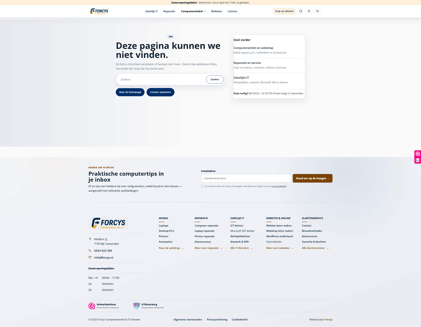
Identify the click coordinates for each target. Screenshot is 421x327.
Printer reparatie (205, 236)
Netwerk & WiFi (239, 241)
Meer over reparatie (209, 248)
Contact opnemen (160, 92)
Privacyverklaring (217, 319)
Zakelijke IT (241, 77)
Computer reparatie (206, 225)
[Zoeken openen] (300, 11)
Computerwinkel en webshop (253, 48)
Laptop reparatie (205, 230)
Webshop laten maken (279, 230)
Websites (216, 11)
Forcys (329, 319)
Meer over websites (280, 248)
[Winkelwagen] (317, 11)
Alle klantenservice (315, 248)
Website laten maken (279, 225)
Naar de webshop (171, 248)
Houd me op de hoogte (312, 178)
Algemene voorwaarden (188, 319)
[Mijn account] (309, 11)
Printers (163, 236)
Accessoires (165, 241)
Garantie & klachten (314, 241)
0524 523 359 (103, 250)
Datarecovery (203, 241)
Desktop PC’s (166, 230)
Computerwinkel (192, 11)
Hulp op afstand (284, 11)
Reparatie (169, 11)
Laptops (163, 225)
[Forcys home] (108, 223)
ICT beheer (236, 225)
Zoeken (215, 79)
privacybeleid (279, 186)
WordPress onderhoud (279, 236)
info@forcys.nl (103, 257)
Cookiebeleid (239, 319)
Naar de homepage (130, 92)
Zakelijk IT (151, 11)
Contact (232, 11)
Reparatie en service (247, 63)
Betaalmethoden (312, 230)
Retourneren (309, 236)
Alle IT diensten (241, 248)
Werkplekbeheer (240, 236)
